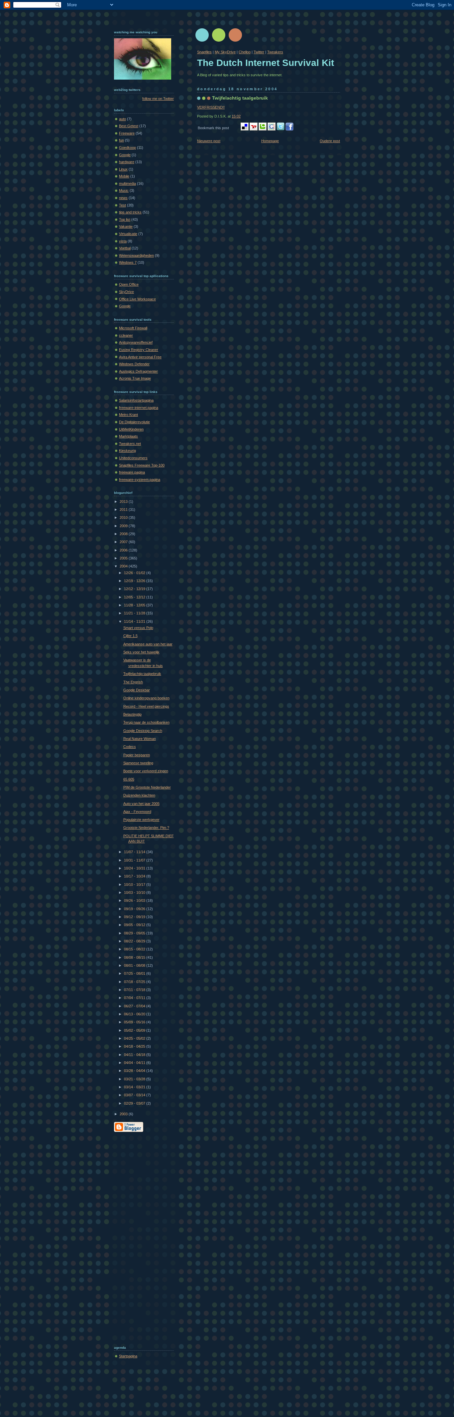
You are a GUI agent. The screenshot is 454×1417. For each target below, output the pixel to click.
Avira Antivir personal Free (140, 357)
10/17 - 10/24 (135, 876)
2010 (124, 518)
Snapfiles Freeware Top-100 (142, 465)
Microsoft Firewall (133, 328)
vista (123, 241)
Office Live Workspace (137, 299)
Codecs (129, 747)
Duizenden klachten (139, 795)
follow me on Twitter (158, 99)
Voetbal (125, 248)
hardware (126, 162)
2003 (124, 1114)
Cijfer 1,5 (130, 636)
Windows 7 (128, 262)
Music (124, 190)
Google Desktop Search (142, 731)
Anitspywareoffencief (136, 342)
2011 (124, 510)
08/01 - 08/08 (135, 965)
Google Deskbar (136, 690)
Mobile (124, 176)
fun (121, 140)
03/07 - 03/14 (135, 1095)
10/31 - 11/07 (135, 860)
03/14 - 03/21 (135, 1087)
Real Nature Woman (139, 739)
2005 (124, 558)
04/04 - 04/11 (135, 1063)
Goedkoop (127, 148)
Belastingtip (132, 714)
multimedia (127, 183)
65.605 (128, 779)
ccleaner (126, 335)
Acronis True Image (135, 378)
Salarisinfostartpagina (136, 400)
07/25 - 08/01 (135, 973)
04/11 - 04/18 (135, 1055)
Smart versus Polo (138, 628)
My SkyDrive (225, 52)
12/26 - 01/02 (135, 573)
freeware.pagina (132, 472)
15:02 (236, 116)
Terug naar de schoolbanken (146, 722)
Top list (124, 219)
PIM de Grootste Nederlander (147, 787)
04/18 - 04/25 (135, 1046)
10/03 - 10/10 (135, 892)
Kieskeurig (127, 451)
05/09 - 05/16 (135, 1022)
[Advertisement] (140, 1237)
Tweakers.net (130, 444)
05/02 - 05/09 (135, 1030)
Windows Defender (134, 364)
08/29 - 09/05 (135, 933)
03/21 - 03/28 (135, 1079)
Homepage (270, 141)
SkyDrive (126, 292)
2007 (124, 542)
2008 (124, 534)
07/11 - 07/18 (135, 990)
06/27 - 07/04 (135, 1006)
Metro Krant (128, 415)
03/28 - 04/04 (135, 1071)
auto (122, 119)
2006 (124, 550)
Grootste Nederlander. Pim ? (146, 828)
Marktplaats (128, 436)
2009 (124, 526)
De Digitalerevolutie (134, 422)
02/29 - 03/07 (135, 1103)
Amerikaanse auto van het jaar (147, 644)
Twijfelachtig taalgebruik (240, 98)
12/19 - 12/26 (135, 581)
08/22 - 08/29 (135, 941)
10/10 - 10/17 (135, 884)
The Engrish (133, 682)
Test (122, 205)
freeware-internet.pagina (138, 408)
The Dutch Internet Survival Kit (265, 63)
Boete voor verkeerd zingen (145, 771)
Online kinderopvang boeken (146, 698)
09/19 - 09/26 (135, 909)
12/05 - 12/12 (135, 597)
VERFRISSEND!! (211, 107)
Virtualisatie (128, 234)
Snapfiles (204, 52)
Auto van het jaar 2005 (141, 804)
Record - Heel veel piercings (146, 706)
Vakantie (126, 226)
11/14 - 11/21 (135, 621)
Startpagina (128, 1356)
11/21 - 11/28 (135, 613)
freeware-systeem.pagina (139, 480)
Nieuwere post (208, 141)
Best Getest (128, 126)
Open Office (129, 284)
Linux (123, 169)
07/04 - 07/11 (135, 998)
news (123, 198)
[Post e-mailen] (242, 116)
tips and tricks (130, 212)
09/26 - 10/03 (135, 900)
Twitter (259, 52)
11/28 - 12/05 (135, 605)
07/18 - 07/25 (135, 982)
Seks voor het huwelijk (141, 652)
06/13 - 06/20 (135, 1014)
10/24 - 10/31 (135, 868)
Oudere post (330, 141)
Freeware (127, 133)
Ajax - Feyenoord (137, 812)
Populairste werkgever (141, 820)
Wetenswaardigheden (136, 255)
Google (125, 155)
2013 (124, 502)
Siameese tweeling (138, 763)
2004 (124, 566)
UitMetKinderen (131, 429)
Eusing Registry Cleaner (138, 350)
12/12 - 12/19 (135, 589)
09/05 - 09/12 (135, 925)
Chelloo (245, 52)
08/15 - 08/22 (135, 949)
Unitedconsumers (133, 458)
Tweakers (275, 52)
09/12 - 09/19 (135, 917)
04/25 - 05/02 (135, 1038)
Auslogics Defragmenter (138, 371)
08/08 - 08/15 (135, 957)
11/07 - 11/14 (135, 852)
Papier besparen (136, 755)
